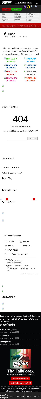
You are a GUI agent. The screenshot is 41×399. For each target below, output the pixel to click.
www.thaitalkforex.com (20, 378)
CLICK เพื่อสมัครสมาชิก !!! (20, 383)
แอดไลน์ (37, 396)
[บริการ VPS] (32, 9)
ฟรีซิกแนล (20, 396)
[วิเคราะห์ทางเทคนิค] (28, 9)
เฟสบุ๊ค (28, 396)
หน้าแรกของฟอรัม (20, 131)
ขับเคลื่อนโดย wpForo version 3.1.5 (29, 274)
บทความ (12, 396)
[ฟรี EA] (36, 9)
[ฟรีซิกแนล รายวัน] (24, 9)
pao (26, 254)
